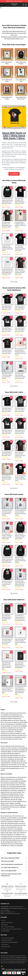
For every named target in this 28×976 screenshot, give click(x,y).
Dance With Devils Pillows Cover (21, 98)
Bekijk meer (14, 281)
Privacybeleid (4, 924)
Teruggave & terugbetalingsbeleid (9, 942)
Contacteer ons (4, 944)
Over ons (3, 920)
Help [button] (25, 974)
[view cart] (26, 5)
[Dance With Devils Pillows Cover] (21, 89)
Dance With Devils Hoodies (21, 62)
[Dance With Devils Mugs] (7, 72)
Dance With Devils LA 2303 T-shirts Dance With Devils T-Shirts (14, 136)
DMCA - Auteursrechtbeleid (7, 926)
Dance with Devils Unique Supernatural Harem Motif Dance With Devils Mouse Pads (20, 691)
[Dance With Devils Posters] (7, 89)
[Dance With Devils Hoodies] (21, 54)
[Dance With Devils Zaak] (21, 72)
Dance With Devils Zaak (21, 80)
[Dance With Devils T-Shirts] (7, 54)
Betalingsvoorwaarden (6, 940)
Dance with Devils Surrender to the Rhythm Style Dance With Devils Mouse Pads (7, 666)
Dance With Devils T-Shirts (7, 62)
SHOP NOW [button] (15, 173)
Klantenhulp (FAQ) (5, 946)
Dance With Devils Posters (7, 98)
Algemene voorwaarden (7, 922)
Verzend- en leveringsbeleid (7, 938)
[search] (23, 5)
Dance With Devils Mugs (7, 80)
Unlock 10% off (3, 969)
